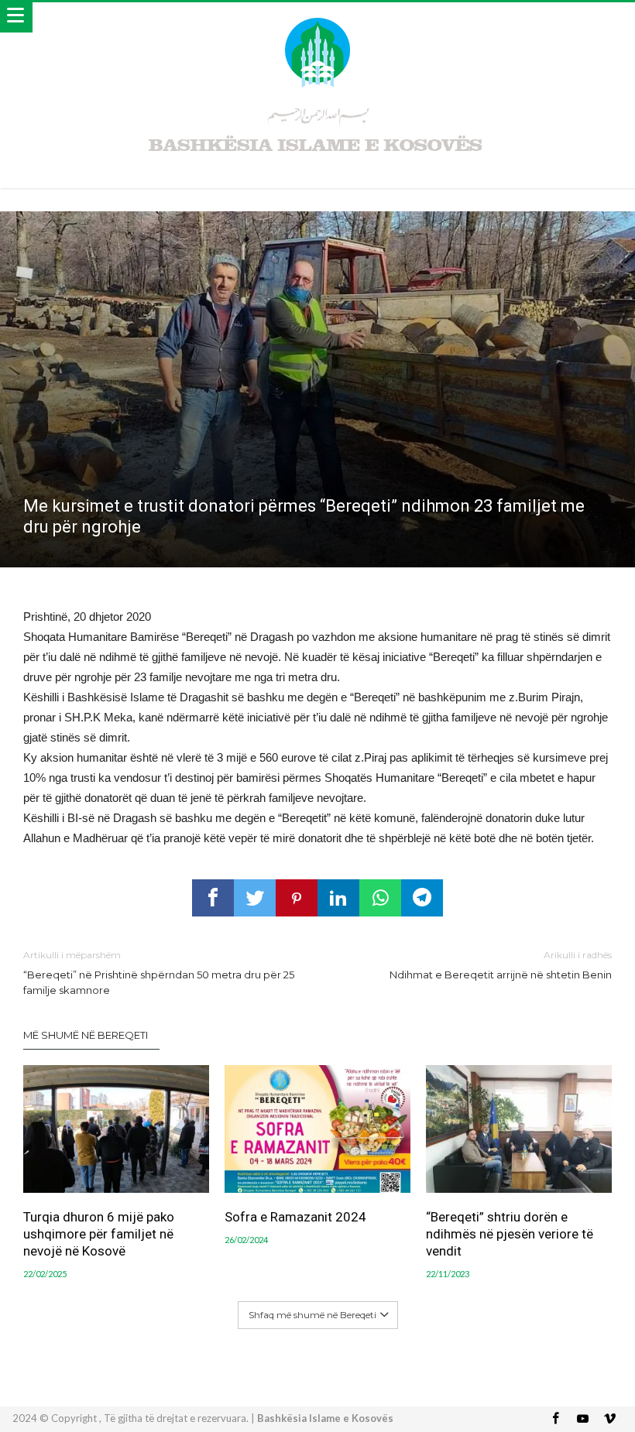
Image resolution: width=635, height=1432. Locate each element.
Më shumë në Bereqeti (85, 1035)
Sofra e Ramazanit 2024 (295, 1217)
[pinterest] (297, 897)
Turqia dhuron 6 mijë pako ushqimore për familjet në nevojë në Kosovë (98, 1234)
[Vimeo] (610, 1419)
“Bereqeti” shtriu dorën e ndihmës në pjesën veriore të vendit (509, 1234)
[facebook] (213, 897)
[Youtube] (583, 1419)
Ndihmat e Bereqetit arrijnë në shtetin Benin (501, 965)
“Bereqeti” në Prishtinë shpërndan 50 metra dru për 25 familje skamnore (158, 972)
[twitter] (255, 897)
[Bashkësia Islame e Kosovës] (317, 17)
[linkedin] (338, 897)
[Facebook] (556, 1419)
